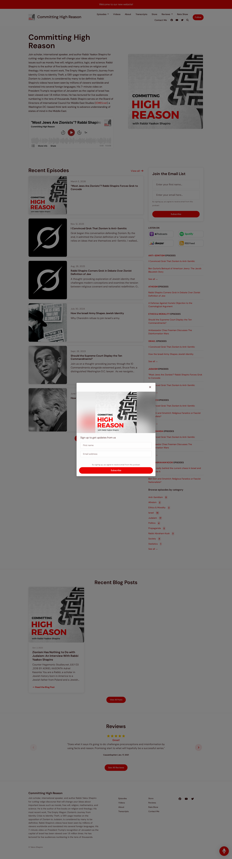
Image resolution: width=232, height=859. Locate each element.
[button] (150, 387)
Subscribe (116, 470)
